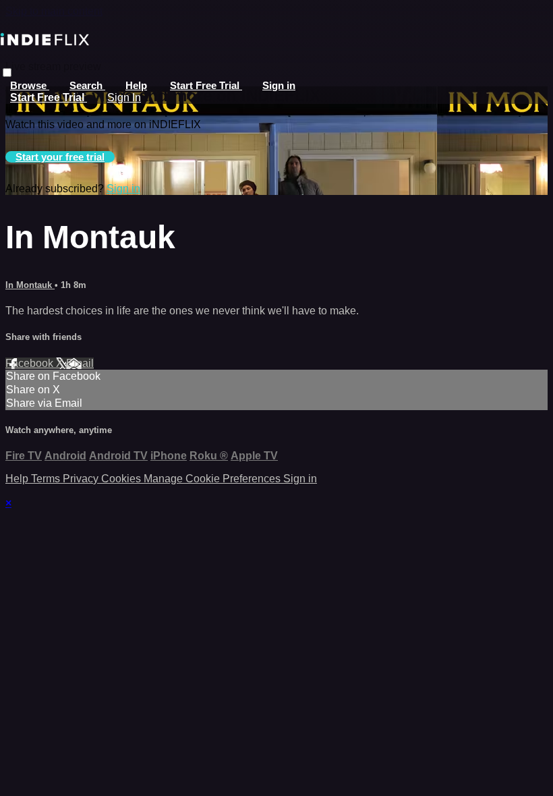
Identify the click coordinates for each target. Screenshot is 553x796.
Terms (47, 478)
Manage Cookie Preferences (213, 478)
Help (136, 85)
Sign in (278, 85)
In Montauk (30, 285)
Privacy (82, 478)
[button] (7, 72)
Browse (29, 85)
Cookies (122, 478)
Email (80, 363)
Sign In (124, 97)
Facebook (30, 363)
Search (87, 85)
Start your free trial (60, 157)
